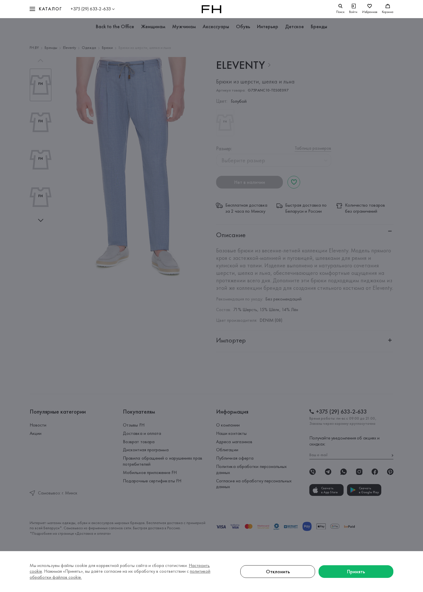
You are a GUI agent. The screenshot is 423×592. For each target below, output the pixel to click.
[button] (46, 9)
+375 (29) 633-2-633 (90, 9)
